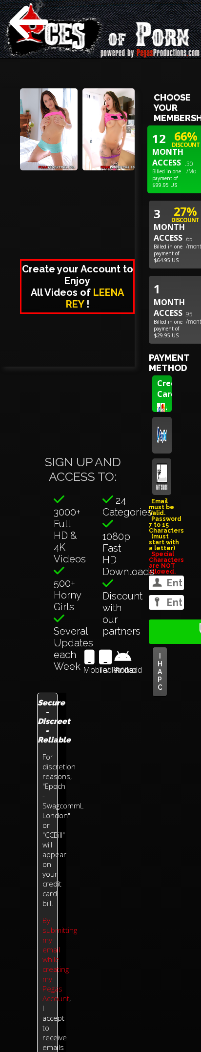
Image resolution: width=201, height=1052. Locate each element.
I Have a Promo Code (160, 671)
